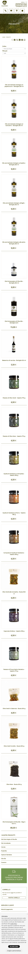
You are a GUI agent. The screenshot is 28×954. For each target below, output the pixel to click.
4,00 (13, 712)
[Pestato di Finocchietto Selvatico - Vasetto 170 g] (14, 654)
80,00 (13, 827)
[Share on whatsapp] (24, 40)
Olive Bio (3, 858)
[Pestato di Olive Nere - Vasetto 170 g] (14, 421)
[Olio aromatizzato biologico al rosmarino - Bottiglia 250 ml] (14, 108)
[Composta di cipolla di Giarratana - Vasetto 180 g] (14, 537)
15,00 (13, 327)
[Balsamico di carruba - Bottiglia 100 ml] (14, 345)
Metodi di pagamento (7, 909)
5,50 (13, 364)
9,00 (13, 90)
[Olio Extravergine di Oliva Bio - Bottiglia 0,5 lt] (14, 306)
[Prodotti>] (22, 11)
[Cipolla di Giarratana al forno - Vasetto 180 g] (14, 497)
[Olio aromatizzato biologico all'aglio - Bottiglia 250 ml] (14, 187)
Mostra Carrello (14, 897)
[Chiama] (5, 11)
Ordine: (4, 46)
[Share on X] (17, 40)
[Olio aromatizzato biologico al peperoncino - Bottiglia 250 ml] (14, 69)
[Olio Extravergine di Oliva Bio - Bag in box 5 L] (14, 806)
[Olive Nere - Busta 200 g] (14, 769)
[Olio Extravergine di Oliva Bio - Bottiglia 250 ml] (14, 266)
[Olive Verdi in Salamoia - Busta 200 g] (14, 693)
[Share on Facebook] (15, 40)
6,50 (13, 402)
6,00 (13, 598)
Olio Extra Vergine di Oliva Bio (9, 839)
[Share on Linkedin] (20, 40)
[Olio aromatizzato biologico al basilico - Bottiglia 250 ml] (14, 147)
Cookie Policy (13, 923)
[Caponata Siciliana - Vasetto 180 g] (14, 615)
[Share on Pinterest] (22, 40)
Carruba (3, 847)
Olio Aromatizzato (6, 843)
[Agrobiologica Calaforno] (4, 3)
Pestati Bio (4, 851)
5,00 (13, 788)
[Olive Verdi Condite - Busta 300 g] (14, 730)
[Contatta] (11, 11)
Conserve (3, 862)
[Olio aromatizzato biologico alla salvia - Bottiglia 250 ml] (14, 226)
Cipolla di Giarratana (6, 854)
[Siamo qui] (17, 11)
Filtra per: (4, 51)
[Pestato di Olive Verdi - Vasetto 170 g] (14, 382)
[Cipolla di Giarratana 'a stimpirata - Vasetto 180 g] (14, 458)
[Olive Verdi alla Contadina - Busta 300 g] (14, 576)
